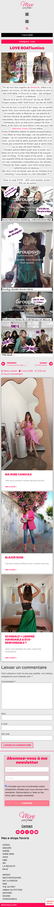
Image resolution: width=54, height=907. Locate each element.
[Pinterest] (32, 832)
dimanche (35, 87)
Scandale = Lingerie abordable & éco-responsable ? (20, 639)
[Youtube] (36, 832)
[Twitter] (22, 832)
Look (32, 41)
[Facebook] (18, 832)
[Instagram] (27, 832)
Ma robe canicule (18, 474)
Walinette (16, 128)
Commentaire (8, 681)
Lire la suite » (11, 487)
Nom (3, 714)
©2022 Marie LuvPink (9, 905)
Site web (5, 734)
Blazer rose (14, 557)
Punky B (26, 128)
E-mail (4, 724)
